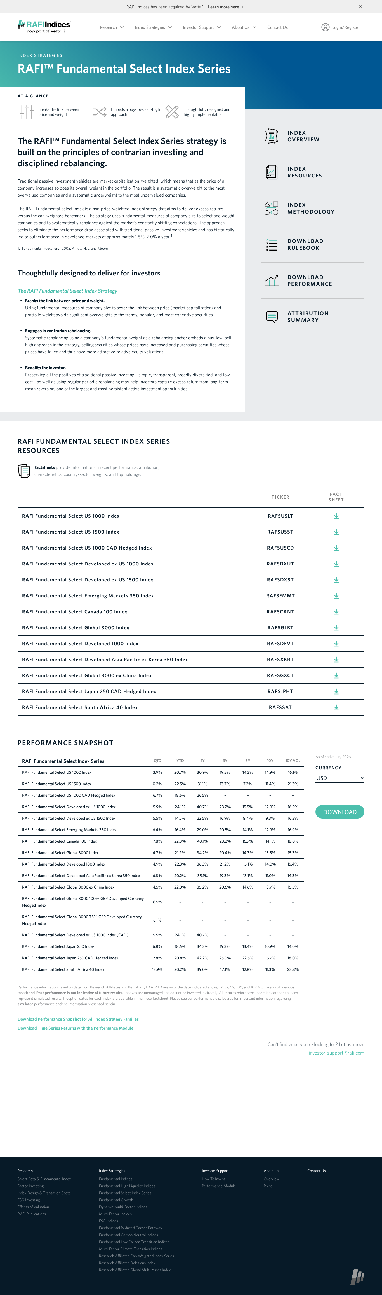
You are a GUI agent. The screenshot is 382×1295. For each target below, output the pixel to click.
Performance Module (219, 1186)
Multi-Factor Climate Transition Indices (130, 1249)
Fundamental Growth (116, 1200)
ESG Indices (108, 1221)
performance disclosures (213, 998)
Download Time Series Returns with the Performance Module (75, 1027)
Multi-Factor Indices (115, 1214)
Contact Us (277, 27)
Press (268, 1186)
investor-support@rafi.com (336, 1053)
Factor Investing (31, 1186)
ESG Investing (29, 1200)
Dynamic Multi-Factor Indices (123, 1207)
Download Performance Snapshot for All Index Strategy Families (78, 1018)
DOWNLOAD (340, 811)
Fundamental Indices (115, 1179)
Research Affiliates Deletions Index (127, 1263)
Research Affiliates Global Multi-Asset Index (135, 1270)
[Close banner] (360, 7)
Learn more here (223, 6)
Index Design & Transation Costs (44, 1193)
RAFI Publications (32, 1214)
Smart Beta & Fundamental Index (44, 1179)
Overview (271, 1179)
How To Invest (213, 1179)
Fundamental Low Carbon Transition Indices (134, 1242)
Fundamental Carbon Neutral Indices (128, 1235)
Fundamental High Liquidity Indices (127, 1186)
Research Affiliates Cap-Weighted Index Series (136, 1256)
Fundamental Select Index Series (125, 1193)
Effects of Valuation (33, 1207)
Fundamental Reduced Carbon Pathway (130, 1228)
